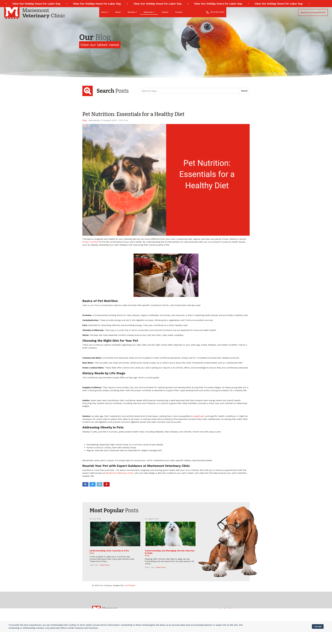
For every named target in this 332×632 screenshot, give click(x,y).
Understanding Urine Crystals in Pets (109, 550)
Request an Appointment (313, 12)
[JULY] (115, 534)
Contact (178, 12)
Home (103, 12)
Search (244, 91)
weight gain (199, 416)
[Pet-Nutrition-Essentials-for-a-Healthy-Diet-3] (166, 180)
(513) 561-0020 (217, 12)
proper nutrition (90, 242)
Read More (105, 565)
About (118, 12)
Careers (165, 12)
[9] (170, 534)
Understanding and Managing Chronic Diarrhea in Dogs (170, 551)
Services (131, 12)
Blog (84, 120)
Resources (148, 12)
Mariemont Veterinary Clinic (119, 473)
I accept (318, 626)
